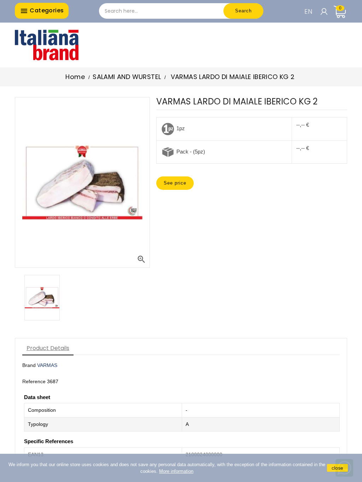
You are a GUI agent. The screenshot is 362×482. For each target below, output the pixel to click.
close (337, 468)
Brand (29, 365)
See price (175, 183)
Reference (34, 381)
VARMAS (47, 365)
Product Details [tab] (48, 348)
